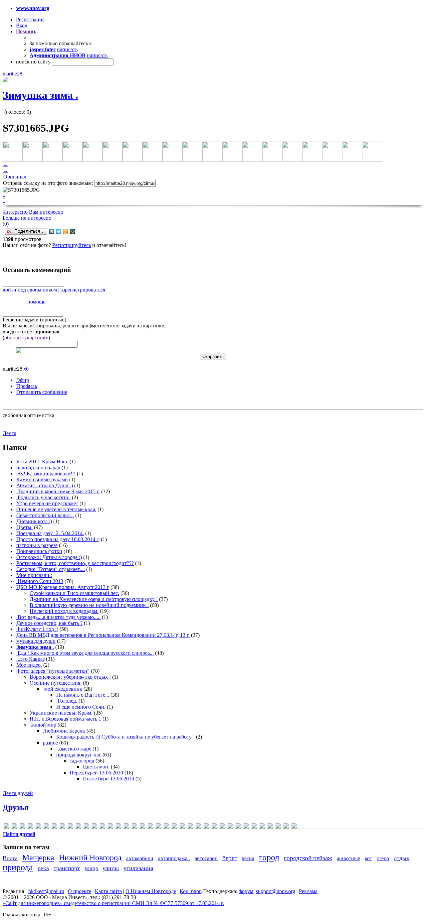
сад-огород (82, 760)
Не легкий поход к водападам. (64, 611)
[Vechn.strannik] (158, 827)
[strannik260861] (150, 827)
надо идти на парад (38, 467)
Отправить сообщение (41, 392)
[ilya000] (79, 827)
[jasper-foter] (87, 827)
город (269, 857)
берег (229, 858)
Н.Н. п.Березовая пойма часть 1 (65, 719)
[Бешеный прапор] (198, 827)
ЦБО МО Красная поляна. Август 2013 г (62, 587)
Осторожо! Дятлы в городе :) (49, 557)
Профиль (26, 386)
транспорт (67, 868)
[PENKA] (118, 827)
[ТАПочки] (278, 827)
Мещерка (38, 857)
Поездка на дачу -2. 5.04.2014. (50, 533)
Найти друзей (19, 834)
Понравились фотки (39, 551)
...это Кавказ (30, 659)
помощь (36, 301)
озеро (383, 858)
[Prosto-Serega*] (126, 827)
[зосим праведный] (222, 827)
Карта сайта (108, 891)
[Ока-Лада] (246, 827)
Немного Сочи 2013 (39, 581)
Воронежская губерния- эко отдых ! (70, 677)
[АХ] (182, 827)
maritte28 (12, 73)
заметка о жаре (74, 748)
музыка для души (36, 641)
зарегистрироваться (83, 289)
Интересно (15, 212)
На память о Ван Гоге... (82, 695)
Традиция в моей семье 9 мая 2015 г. (58, 491)
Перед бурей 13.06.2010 (96, 772)
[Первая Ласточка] (254, 827)
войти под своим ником (30, 289)
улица (91, 868)
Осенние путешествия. (56, 683)
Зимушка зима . (40, 95)
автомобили (139, 858)
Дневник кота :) (34, 521)
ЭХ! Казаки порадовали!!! (46, 473)
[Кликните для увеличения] (5, 80)
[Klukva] (103, 827)
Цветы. (24, 527)
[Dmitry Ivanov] (39, 827)
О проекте (79, 891)
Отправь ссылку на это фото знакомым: (48, 183)
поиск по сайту (33, 61)
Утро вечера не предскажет (47, 503)
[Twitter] (58, 231)
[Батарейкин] (190, 827)
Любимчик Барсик (64, 731)
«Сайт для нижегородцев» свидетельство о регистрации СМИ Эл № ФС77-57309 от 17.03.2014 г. (113, 903)
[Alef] (15, 827)
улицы (111, 868)
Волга (10, 858)
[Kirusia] (95, 827)
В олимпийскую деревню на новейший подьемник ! (89, 605)
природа (18, 867)
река (43, 868)
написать (67, 49)
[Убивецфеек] (286, 827)
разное (50, 743)
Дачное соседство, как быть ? (49, 623)
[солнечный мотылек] (270, 827)
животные (348, 858)
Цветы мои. (96, 766)
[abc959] (7, 827)
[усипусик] (294, 827)
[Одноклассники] (65, 231)
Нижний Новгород (90, 857)
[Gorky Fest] (63, 827)
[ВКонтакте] (51, 231)
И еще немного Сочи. (81, 707)
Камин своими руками (42, 479)
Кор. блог (190, 891)
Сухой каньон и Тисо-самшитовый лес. (74, 593)
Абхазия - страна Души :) (44, 485)
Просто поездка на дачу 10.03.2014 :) (58, 539)
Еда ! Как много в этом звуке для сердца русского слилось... (85, 653)
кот (368, 858)
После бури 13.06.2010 (108, 778)
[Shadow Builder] (142, 827)
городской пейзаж (308, 858)
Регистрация (30, 19)
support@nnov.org (275, 891)
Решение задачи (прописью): (35, 319)
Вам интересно (46, 212)
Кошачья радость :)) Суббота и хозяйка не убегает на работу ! (125, 737)
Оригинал (14, 176)
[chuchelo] (31, 827)
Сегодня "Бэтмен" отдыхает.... (50, 569)
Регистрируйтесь (71, 245)
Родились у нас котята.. (43, 497)
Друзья (16, 807)
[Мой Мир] (72, 231)
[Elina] (47, 827)
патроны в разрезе (37, 545)
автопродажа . (174, 858)
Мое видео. (29, 665)
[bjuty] (23, 827)
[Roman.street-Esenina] (134, 827)
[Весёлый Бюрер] (214, 827)
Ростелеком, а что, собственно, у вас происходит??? (75, 563)
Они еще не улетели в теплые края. (56, 509)
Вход (21, 25)
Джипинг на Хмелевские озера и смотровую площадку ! (94, 599)
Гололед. (66, 701)
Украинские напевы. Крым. (61, 713)
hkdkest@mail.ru (46, 891)
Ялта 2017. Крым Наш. (42, 461)
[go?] (55, 827)
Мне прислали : (34, 575)
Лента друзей (18, 793)
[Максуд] (230, 827)
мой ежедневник (62, 689)
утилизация (138, 868)
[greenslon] (71, 827)
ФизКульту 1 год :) (37, 629)
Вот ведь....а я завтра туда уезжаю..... (58, 617)
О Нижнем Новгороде (150, 891)
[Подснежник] (262, 827)
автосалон (206, 858)
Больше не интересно (27, 218)
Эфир (22, 380)
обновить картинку (26, 337)
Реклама (308, 891)
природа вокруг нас (78, 754)
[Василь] (206, 827)
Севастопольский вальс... (45, 515)
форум (246, 891)
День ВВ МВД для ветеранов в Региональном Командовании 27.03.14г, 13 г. (103, 635)
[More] (110, 827)
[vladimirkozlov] (174, 827)
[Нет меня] (238, 827)
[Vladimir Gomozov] (166, 827)
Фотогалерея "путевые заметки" (53, 671)
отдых (401, 858)
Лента (9, 433)
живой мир (43, 725)
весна (248, 858)
